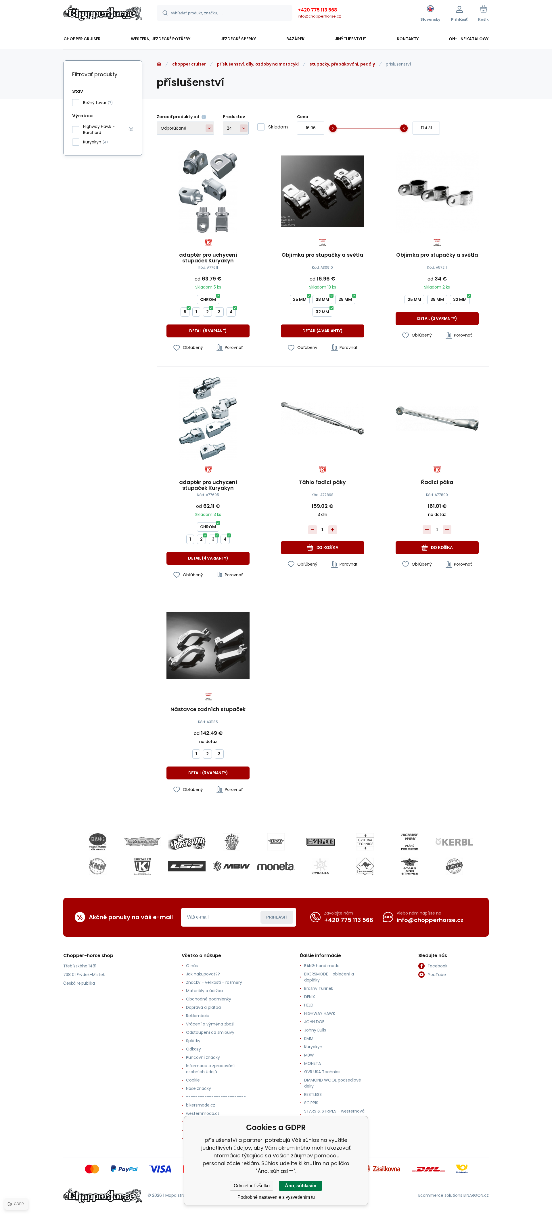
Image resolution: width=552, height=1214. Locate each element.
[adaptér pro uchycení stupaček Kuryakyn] (208, 191)
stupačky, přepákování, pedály (342, 64)
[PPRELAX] (320, 866)
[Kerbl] (454, 841)
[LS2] (187, 866)
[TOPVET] (454, 866)
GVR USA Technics (322, 1072)
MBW (309, 1055)
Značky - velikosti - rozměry (214, 982)
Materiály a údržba (204, 991)
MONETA (312, 1063)
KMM (308, 1038)
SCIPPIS (311, 1103)
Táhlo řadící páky (322, 482)
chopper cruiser (189, 64)
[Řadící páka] (437, 418)
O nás (192, 966)
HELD (308, 1005)
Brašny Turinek (318, 988)
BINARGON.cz (476, 1195)
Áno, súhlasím (300, 1185)
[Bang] (97, 841)
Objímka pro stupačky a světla (322, 255)
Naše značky (198, 1088)
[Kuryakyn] (142, 866)
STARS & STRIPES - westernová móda (334, 1114)
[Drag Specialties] (276, 841)
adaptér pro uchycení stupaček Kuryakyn (208, 258)
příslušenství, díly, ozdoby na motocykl (258, 64)
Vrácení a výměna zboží (210, 1024)
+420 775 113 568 (317, 10)
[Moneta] (276, 866)
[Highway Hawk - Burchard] (409, 841)
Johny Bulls (315, 1030)
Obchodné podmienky (208, 999)
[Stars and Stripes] (409, 866)
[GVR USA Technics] (365, 841)
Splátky (193, 1041)
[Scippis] (365, 866)
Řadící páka (437, 482)
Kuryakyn (313, 1047)
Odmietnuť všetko (252, 1185)
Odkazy (193, 1049)
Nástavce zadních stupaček (208, 709)
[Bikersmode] (187, 841)
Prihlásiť (277, 917)
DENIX (309, 997)
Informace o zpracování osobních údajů (210, 1069)
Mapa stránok (179, 1195)
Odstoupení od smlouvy (210, 1032)
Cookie (193, 1080)
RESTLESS (313, 1094)
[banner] (102, 13)
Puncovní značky (203, 1057)
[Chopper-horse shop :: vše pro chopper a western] (159, 64)
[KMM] (97, 866)
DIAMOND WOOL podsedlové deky (332, 1083)
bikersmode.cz (200, 1105)
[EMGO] (320, 841)
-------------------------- (216, 1097)
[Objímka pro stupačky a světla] (322, 191)
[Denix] (231, 841)
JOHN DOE (314, 1022)
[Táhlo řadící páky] (322, 418)
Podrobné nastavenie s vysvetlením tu (276, 1197)
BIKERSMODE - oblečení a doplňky (329, 977)
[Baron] (142, 841)
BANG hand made (322, 966)
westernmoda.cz (203, 1113)
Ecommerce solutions (440, 1195)
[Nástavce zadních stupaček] (208, 645)
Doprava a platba (203, 1007)
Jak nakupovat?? (203, 974)
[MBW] (231, 866)
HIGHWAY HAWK (319, 1013)
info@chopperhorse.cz (319, 16)
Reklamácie (197, 1016)
